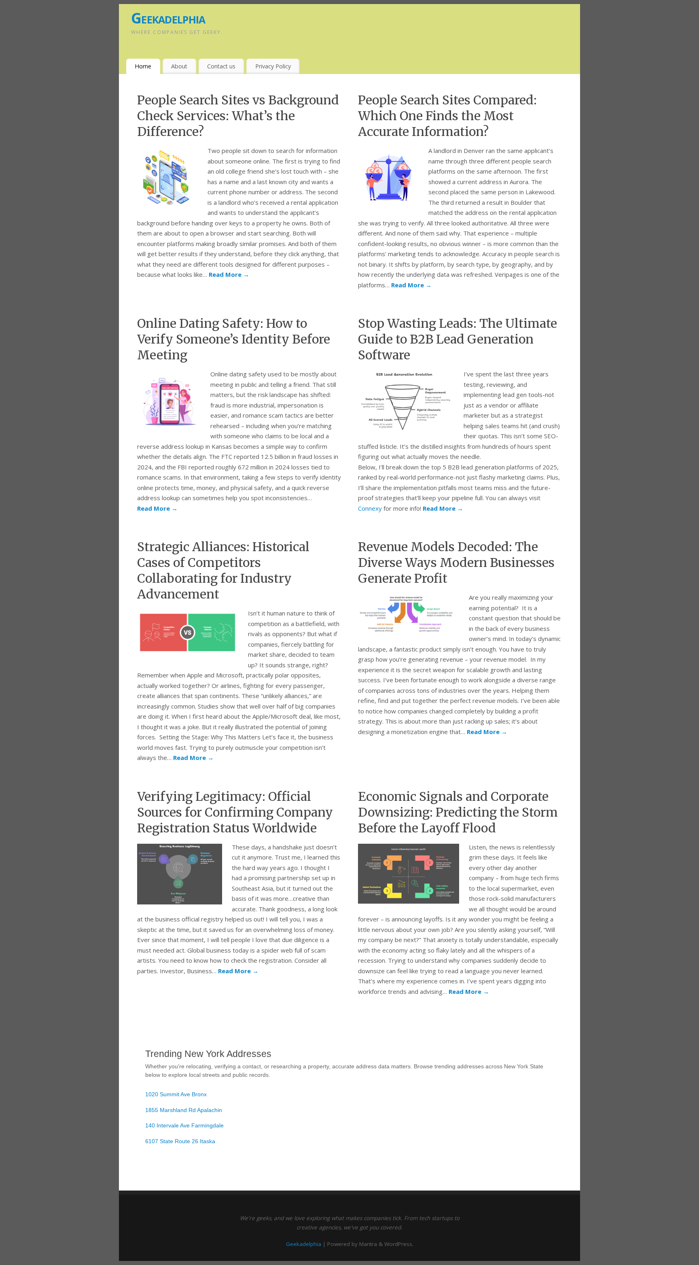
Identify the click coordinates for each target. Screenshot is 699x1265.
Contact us (221, 66)
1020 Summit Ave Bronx (176, 1094)
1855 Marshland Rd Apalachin (183, 1110)
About (179, 66)
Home (143, 66)
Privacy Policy (273, 66)
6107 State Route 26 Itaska (180, 1141)
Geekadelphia (168, 18)
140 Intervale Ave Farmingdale (184, 1125)
